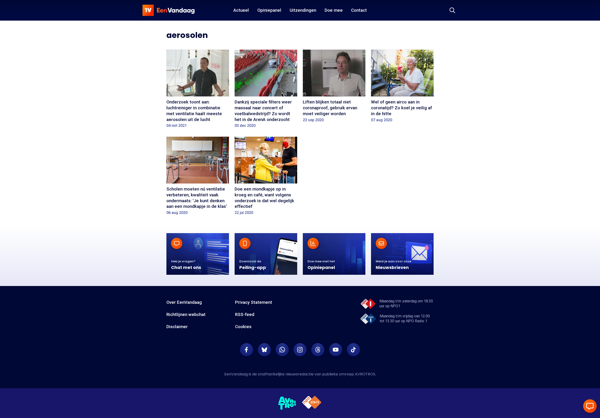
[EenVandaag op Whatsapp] (282, 349)
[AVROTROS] (287, 403)
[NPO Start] (312, 403)
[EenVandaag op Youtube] (335, 349)
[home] (168, 10)
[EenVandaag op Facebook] (246, 349)
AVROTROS (365, 374)
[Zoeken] (452, 10)
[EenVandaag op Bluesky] (264, 349)
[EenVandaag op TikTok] (353, 349)
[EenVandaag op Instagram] (300, 349)
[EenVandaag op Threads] (317, 349)
